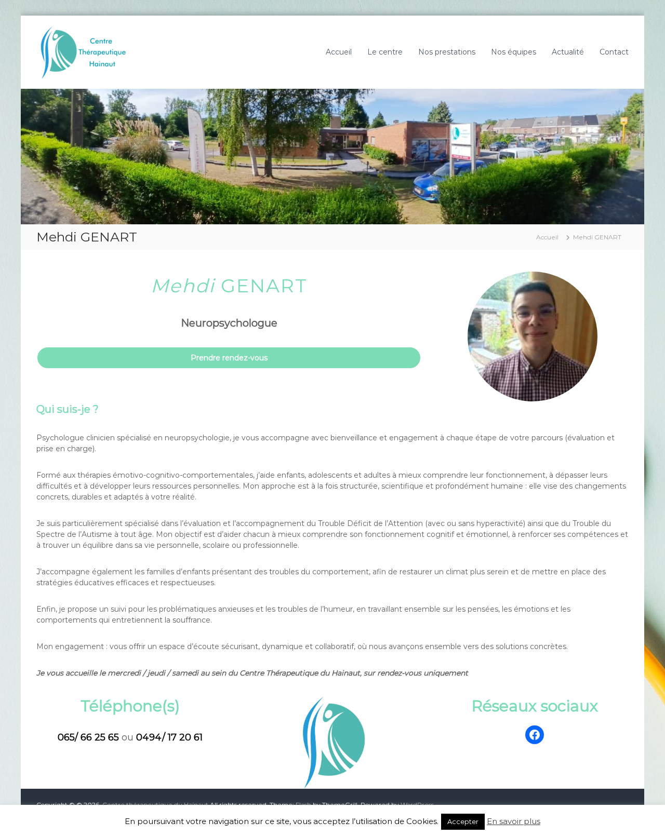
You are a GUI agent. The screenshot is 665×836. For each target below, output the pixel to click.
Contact (614, 52)
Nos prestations (446, 52)
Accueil (339, 52)
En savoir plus (513, 821)
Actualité (568, 52)
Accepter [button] (462, 821)
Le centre (385, 52)
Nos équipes (513, 52)
